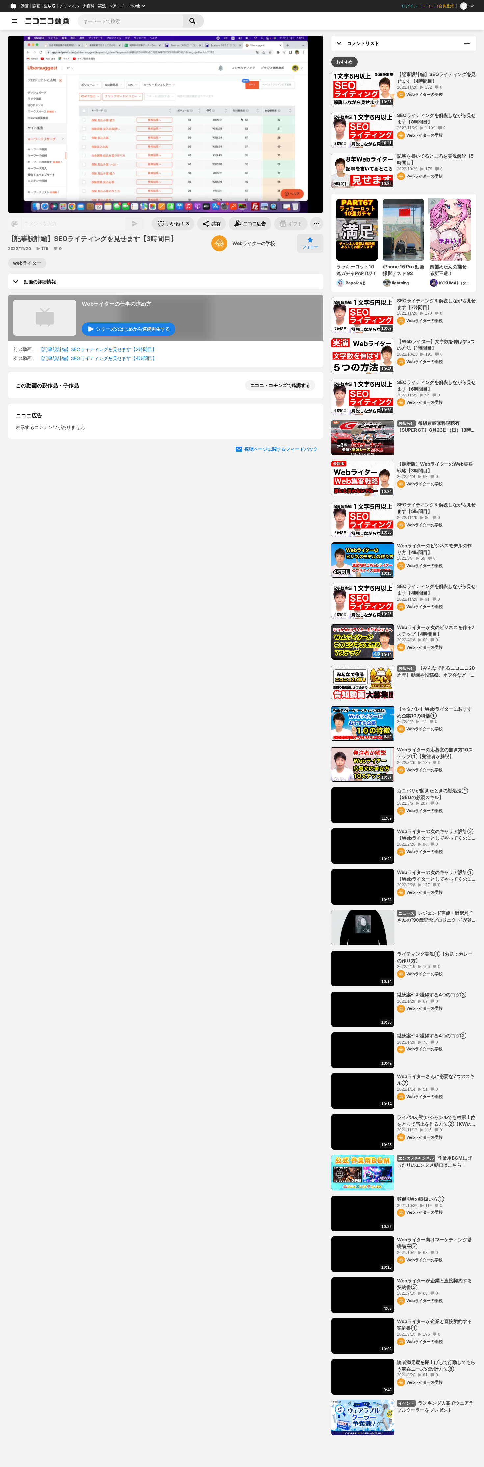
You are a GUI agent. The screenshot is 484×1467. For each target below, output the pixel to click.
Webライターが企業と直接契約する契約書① (434, 1324)
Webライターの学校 (253, 243)
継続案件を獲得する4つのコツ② (431, 1035)
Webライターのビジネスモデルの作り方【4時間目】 (434, 549)
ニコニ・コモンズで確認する (280, 385)
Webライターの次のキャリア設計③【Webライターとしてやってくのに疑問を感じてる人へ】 (435, 835)
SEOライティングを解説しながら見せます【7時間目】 (436, 304)
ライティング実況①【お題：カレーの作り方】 (434, 957)
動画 (25, 6)
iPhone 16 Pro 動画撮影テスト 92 (403, 270)
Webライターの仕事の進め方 (116, 303)
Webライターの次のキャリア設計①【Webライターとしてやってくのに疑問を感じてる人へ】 (435, 875)
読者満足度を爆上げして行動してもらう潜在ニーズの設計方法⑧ (436, 1365)
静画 (36, 6)
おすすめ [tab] (344, 61)
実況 (102, 6)
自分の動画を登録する (53, 453)
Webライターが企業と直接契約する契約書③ (434, 1284)
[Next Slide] (310, 514)
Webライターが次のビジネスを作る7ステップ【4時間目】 (435, 630)
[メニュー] (316, 223)
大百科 (88, 6)
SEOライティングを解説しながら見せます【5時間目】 (436, 508)
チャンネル (69, 6)
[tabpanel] (403, 753)
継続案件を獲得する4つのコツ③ (431, 994)
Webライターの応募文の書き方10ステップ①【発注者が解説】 (435, 753)
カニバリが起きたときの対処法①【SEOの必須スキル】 (432, 794)
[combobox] (130, 21)
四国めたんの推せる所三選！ (448, 270)
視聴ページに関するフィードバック (281, 577)
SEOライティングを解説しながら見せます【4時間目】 (436, 590)
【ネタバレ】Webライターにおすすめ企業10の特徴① (434, 712)
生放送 (50, 6)
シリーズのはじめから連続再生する (133, 329)
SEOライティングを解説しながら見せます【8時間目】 (436, 118)
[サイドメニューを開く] (14, 21)
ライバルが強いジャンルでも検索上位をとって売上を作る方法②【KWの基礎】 (436, 1120)
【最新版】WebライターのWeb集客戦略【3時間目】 (435, 467)
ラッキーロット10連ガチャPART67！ (356, 270)
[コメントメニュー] (466, 43)
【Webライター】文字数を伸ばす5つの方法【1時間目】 (436, 345)
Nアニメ (117, 6)
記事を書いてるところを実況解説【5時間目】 (435, 159)
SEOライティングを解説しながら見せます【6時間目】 (436, 385)
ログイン (409, 6)
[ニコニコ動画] (47, 21)
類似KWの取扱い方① (420, 1199)
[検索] (193, 21)
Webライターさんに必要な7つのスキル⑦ (435, 1079)
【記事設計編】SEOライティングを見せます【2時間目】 (98, 349)
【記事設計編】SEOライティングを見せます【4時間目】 (98, 358)
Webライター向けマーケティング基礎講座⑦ (434, 1243)
